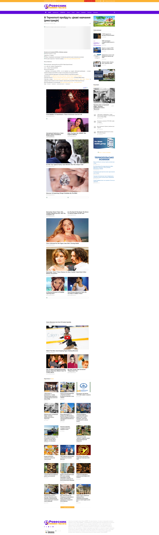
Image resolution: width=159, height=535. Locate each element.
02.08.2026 (78, 502)
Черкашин (68, 83)
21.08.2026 (78, 396)
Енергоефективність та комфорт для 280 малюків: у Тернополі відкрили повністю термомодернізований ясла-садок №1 (67, 417)
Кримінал (83, 12)
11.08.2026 (46, 460)
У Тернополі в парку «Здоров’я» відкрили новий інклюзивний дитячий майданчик (83, 439)
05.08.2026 (78, 479)
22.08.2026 (46, 400)
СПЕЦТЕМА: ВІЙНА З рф (90, 1)
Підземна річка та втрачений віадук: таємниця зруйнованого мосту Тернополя (51, 416)
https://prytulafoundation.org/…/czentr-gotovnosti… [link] (71, 82)
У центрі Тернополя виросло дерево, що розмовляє (51, 475)
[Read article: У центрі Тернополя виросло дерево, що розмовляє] (51, 468)
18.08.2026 (62, 421)
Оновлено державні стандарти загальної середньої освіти (65, 428)
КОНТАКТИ (54, 1)
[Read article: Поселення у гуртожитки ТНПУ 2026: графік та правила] (83, 387)
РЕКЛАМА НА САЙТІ (47, 1)
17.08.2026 (78, 423)
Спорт (73, 12)
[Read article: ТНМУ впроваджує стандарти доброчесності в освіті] (97, 43)
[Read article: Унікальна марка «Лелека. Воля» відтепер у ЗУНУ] (97, 64)
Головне (48, 83)
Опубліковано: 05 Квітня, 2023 (49, 23)
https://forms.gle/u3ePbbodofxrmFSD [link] (72, 58)
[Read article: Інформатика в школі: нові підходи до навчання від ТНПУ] (97, 57)
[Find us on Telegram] (100, 1)
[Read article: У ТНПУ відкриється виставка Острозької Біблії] (97, 36)
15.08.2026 (46, 442)
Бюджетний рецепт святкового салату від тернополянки (49, 458)
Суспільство (55, 12)
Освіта (68, 12)
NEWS (49, 12)
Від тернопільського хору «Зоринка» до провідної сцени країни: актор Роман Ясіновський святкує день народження (66, 519)
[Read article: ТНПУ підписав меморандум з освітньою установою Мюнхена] (67, 450)
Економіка (95, 12)
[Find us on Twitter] (98, 1)
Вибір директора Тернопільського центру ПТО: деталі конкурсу (105, 132)
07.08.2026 (78, 460)
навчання (54, 83)
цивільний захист (60, 83)
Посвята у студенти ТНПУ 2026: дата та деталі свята (108, 48)
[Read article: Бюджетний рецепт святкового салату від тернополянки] (51, 450)
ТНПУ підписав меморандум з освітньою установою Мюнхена (67, 458)
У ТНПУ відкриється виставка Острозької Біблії (108, 34)
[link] (66, 76)
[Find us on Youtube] (103, 1)
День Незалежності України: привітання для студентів (105, 127)
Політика (89, 12)
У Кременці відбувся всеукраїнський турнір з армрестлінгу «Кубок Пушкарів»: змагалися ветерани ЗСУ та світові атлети (82, 418)
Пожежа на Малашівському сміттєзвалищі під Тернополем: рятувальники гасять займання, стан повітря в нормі (50, 519)
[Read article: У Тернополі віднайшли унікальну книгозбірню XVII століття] (83, 468)
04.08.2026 (46, 502)
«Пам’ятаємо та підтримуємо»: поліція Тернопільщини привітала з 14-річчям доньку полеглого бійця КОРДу (51, 396)
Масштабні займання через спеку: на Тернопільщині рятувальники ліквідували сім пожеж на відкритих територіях (82, 519)
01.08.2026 (78, 523)
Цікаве (78, 12)
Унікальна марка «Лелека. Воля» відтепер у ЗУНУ (108, 62)
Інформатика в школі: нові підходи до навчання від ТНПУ (108, 56)
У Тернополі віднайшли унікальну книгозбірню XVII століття (82, 476)
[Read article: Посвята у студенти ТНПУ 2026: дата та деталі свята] (97, 50)
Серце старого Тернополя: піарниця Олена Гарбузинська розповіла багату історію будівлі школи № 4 (83, 498)
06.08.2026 (62, 481)
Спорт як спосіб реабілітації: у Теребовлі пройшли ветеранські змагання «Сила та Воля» (67, 395)
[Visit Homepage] (55, 6)
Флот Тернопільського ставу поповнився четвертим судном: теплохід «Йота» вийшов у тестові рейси (51, 439)
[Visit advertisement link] (104, 21)
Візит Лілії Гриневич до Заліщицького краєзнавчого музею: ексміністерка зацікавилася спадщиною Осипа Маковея (67, 498)
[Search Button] (114, 12)
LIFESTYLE (62, 12)
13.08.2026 (62, 431)
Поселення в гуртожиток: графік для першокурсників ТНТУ (82, 458)
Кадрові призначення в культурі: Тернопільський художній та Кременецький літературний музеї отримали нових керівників (51, 498)
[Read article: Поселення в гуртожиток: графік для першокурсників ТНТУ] (83, 450)
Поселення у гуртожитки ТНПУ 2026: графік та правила (83, 394)
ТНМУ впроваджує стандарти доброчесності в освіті (108, 42)
